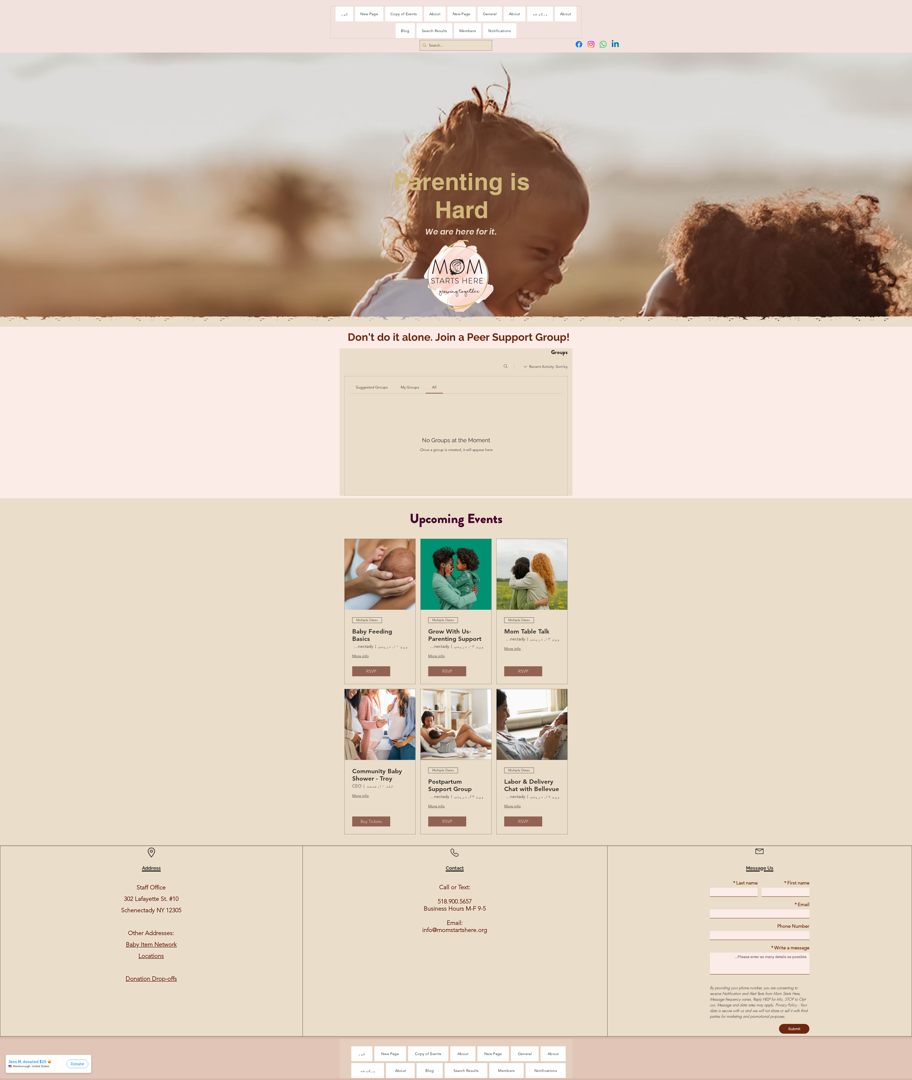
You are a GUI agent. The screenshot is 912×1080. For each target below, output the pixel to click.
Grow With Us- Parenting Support (454, 635)
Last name (745, 883)
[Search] (505, 366)
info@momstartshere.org (454, 929)
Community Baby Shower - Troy (377, 775)
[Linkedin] (615, 44)
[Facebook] (579, 44)
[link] (434, 387)
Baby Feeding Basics (372, 635)
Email (802, 904)
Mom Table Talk (526, 631)
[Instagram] (591, 44)
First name (796, 883)
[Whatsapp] (603, 44)
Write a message (790, 947)
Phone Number (793, 926)
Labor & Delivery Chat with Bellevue (531, 785)
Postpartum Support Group (450, 785)
